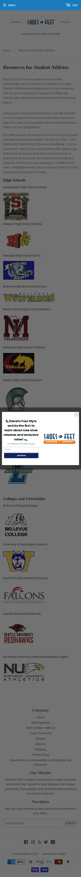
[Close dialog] (76, 414)
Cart (75, 5)
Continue (21, 455)
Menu (12, 5)
